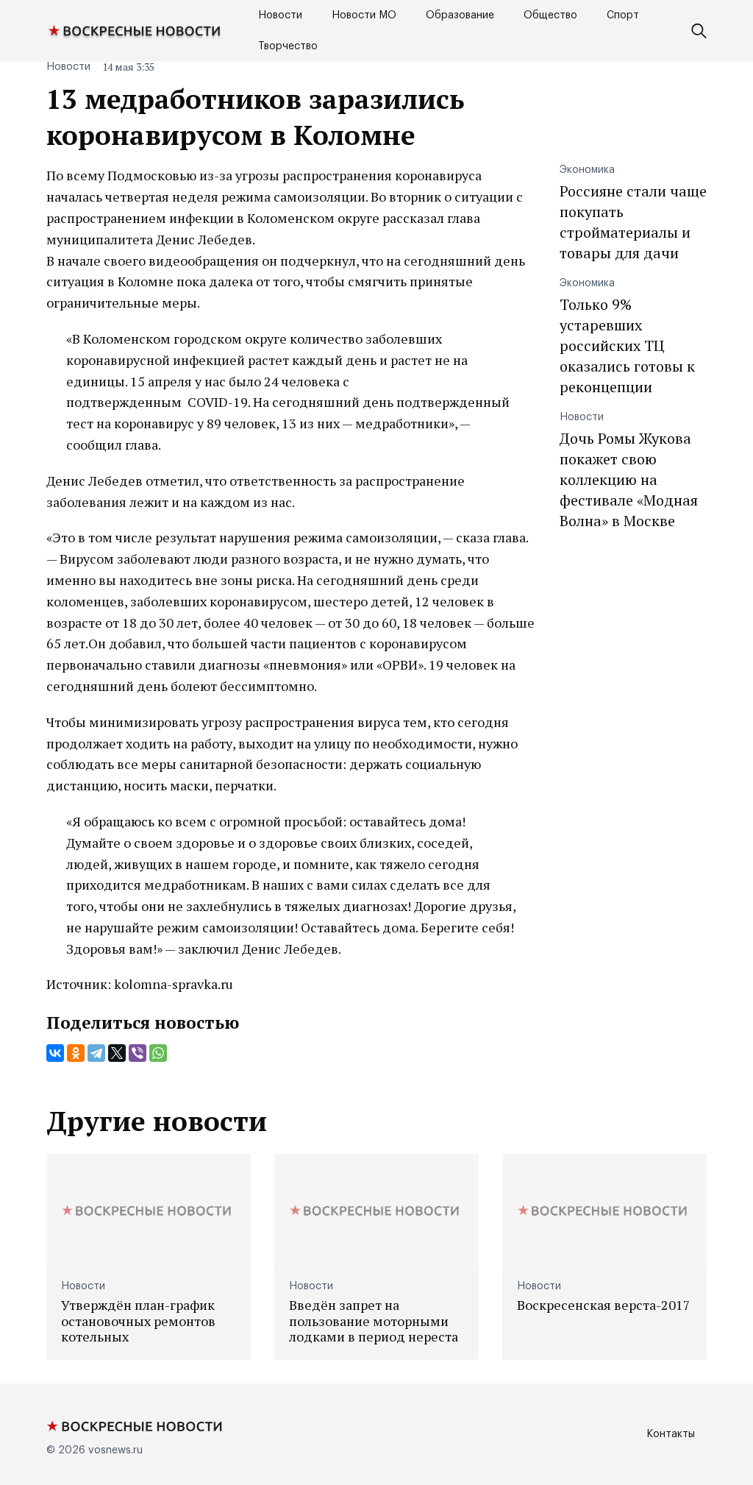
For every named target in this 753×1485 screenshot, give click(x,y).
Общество (550, 15)
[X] (117, 1053)
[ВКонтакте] (55, 1053)
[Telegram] (96, 1053)
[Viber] (137, 1053)
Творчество (288, 46)
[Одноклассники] (76, 1053)
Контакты (670, 1434)
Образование (460, 15)
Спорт (623, 15)
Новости (280, 15)
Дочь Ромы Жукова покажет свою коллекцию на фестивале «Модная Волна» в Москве (629, 479)
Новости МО (364, 15)
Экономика (587, 170)
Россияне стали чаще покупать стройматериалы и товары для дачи (633, 222)
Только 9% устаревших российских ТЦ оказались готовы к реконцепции (627, 345)
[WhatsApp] (158, 1053)
